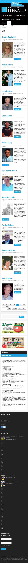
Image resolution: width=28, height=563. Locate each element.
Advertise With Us (16, 4)
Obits (9, 23)
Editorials (16, 15)
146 (3, 304)
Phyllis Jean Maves (7, 65)
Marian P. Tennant (7, 278)
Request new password (6, 545)
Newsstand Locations (17, 6)
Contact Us (15, 3)
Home (3, 15)
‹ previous (14, 308)
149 (14, 304)
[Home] (14, 12)
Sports (11, 15)
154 (7, 306)
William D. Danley (7, 143)
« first (9, 308)
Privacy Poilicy (7, 561)
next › (20, 308)
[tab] (14, 352)
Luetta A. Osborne (7, 91)
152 (24, 304)
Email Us (2, 424)
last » (24, 308)
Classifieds (23, 15)
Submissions (18, 19)
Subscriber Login (16, 2)
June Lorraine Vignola (8, 250)
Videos (12, 19)
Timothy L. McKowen (8, 225)
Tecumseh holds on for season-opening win (15, 475)
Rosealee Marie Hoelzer (9, 37)
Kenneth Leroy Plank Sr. (9, 197)
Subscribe (4, 23)
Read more (18, 59)
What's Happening (6, 19)
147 (7, 304)
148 (10, 304)
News (6, 15)
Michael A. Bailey (7, 116)
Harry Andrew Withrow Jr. (9, 171)
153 (3, 306)
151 (21, 304)
